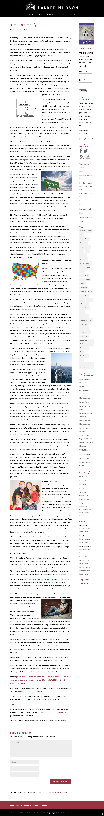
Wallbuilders (83, 450)
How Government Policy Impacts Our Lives (85, 186)
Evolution (88, 263)
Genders (82, 283)
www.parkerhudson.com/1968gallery (29, 691)
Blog (62, 14)
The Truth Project (85, 458)
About (32, 14)
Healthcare (83, 291)
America (89, 230)
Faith (81, 172)
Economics (83, 255)
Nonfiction (52, 14)
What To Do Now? (85, 477)
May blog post (23, 160)
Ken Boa (82, 387)
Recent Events (84, 328)
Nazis (81, 308)
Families (87, 267)
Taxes (86, 336)
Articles (81, 167)
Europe (82, 263)
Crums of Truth (84, 454)
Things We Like (84, 347)
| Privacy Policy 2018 (86, 139)
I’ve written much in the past (42, 579)
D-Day (81, 488)
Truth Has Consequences (84, 365)
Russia (82, 332)
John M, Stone (84, 567)
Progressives (83, 320)
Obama (87, 308)
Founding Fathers (85, 279)
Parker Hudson (16, 29)
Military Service (84, 304)
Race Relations (84, 324)
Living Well (90, 299)
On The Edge (60, 712)
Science (81, 213)
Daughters (83, 247)
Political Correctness (86, 205)
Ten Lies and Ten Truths (84, 342)
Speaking (71, 14)
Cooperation (83, 243)
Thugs (82, 352)
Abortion (82, 230)
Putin (90, 320)
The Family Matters (86, 217)
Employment (83, 259)
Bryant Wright (84, 402)
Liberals (82, 299)
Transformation (84, 356)
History (90, 291)
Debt (89, 247)
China (81, 234)
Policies (82, 312)
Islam (81, 295)
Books (40, 14)
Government (83, 287)
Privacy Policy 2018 (40, 805)
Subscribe (83, 91)
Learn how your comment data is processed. (52, 792)
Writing (81, 221)
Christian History (84, 239)
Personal (82, 201)
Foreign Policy (84, 275)
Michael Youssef (84, 398)
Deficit (82, 251)
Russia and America (85, 209)
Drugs (87, 251)
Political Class (84, 316)
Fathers (82, 271)
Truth (81, 360)
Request (19, 805)
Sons (81, 336)
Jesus (86, 295)
